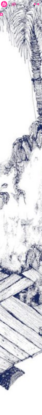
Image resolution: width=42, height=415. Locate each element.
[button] (1, 14)
